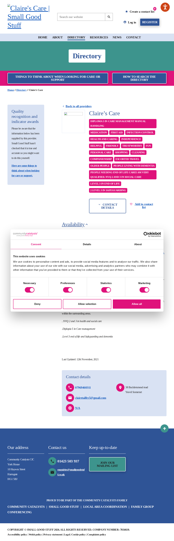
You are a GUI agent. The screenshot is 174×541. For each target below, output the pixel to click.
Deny (37, 303)
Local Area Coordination (105, 506)
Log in (131, 22)
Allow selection (87, 303)
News (117, 37)
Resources (99, 37)
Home (42, 37)
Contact (133, 37)
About (57, 37)
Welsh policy (35, 534)
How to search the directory (139, 78)
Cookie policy (78, 534)
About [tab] (138, 244)
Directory (76, 37)
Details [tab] (87, 244)
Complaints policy (96, 534)
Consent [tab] (36, 244)
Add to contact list (144, 205)
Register (149, 22)
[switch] (68, 290)
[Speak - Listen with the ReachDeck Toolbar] (165, 7)
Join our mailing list (107, 464)
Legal (67, 534)
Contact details (109, 206)
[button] (164, 428)
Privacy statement (52, 534)
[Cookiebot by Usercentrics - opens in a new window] (146, 234)
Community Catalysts (26, 506)
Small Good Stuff (64, 506)
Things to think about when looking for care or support (57, 78)
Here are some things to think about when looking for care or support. (25, 170)
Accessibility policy (17, 534)
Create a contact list (142, 10)
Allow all (137, 303)
